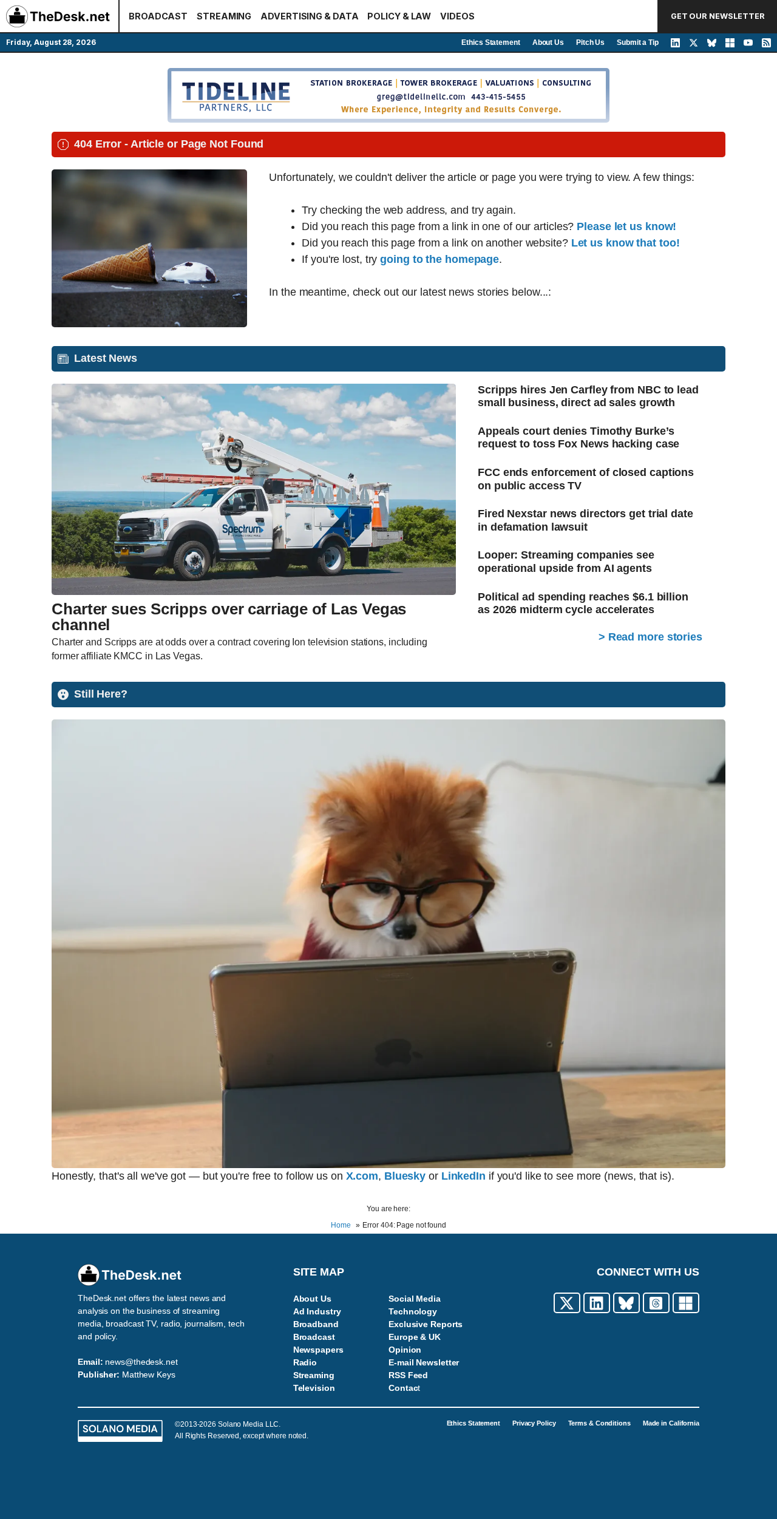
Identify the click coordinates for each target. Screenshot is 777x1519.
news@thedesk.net (141, 1362)
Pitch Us (590, 42)
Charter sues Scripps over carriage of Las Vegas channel (229, 617)
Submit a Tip (638, 42)
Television (314, 1388)
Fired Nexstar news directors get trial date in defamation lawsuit (585, 520)
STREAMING (224, 16)
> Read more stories (650, 637)
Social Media (414, 1298)
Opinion (404, 1349)
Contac (403, 1388)
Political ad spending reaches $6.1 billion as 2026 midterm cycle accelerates (583, 603)
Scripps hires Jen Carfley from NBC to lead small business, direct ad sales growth (588, 396)
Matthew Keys (148, 1374)
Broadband (316, 1324)
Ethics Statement (490, 42)
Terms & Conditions (599, 1423)
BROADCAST (158, 16)
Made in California (671, 1423)
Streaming (313, 1375)
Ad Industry (317, 1311)
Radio (305, 1362)
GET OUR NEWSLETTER (718, 16)
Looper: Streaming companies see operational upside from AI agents (566, 561)
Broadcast (314, 1337)
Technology (412, 1311)
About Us (548, 42)
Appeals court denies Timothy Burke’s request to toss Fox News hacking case (578, 437)
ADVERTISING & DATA (309, 16)
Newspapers (318, 1349)
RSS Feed (408, 1375)
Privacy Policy (534, 1423)
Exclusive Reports (425, 1324)
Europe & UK (414, 1337)
